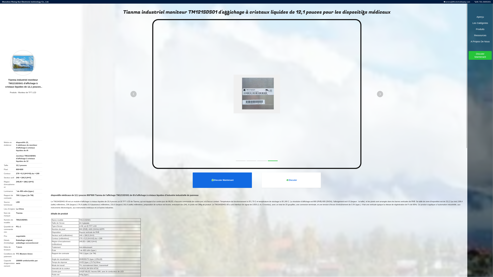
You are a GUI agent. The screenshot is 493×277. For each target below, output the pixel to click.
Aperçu (480, 17)
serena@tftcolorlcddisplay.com (457, 2)
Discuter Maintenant (224, 180)
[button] (133, 94)
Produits (13, 92)
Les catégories (480, 23)
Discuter (293, 180)
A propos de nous (480, 41)
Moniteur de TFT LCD (27, 92)
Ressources (480, 35)
